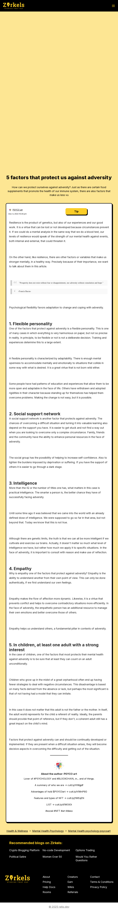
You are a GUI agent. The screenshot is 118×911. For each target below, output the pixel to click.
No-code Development (56, 850)
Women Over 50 (52, 856)
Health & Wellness (17, 830)
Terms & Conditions (101, 881)
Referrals (72, 892)
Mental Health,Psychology (48, 830)
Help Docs (49, 887)
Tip (76, 211)
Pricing (47, 881)
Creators (72, 876)
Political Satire (17, 856)
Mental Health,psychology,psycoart (89, 830)
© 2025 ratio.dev (59, 906)
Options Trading (85, 850)
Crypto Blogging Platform (24, 850)
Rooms (47, 892)
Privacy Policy (98, 887)
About (46, 876)
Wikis (70, 887)
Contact (95, 876)
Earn (70, 881)
